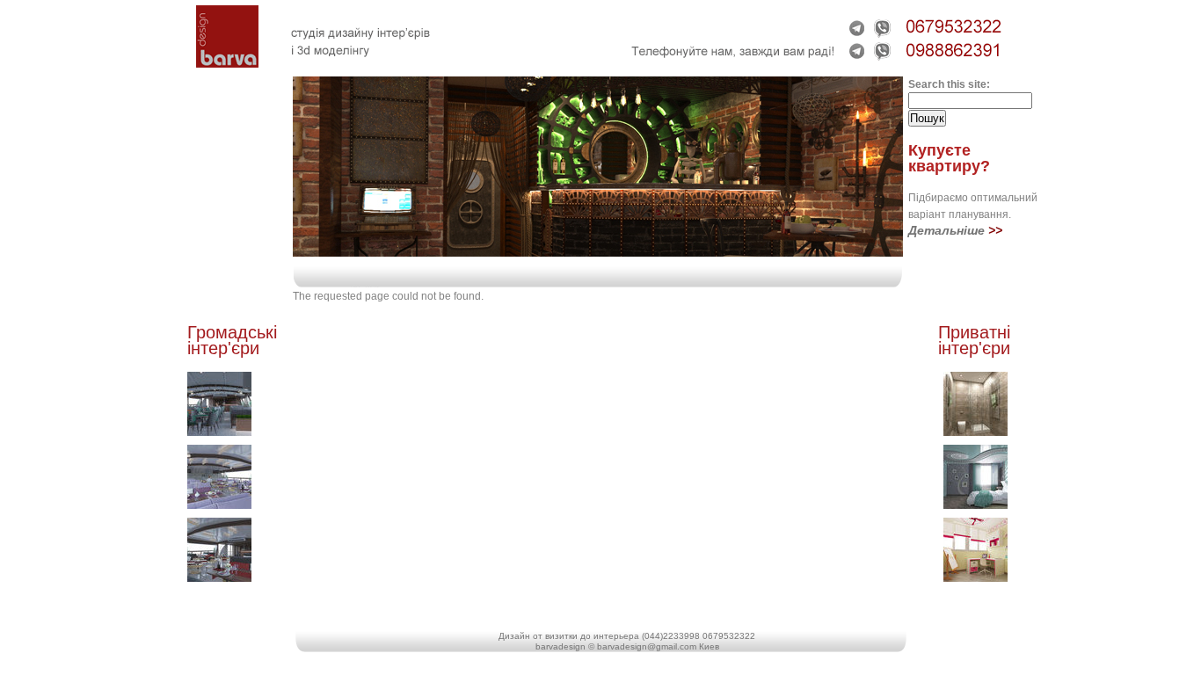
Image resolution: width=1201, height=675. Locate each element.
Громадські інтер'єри (232, 340)
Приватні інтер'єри (974, 340)
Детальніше (946, 230)
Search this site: (949, 84)
